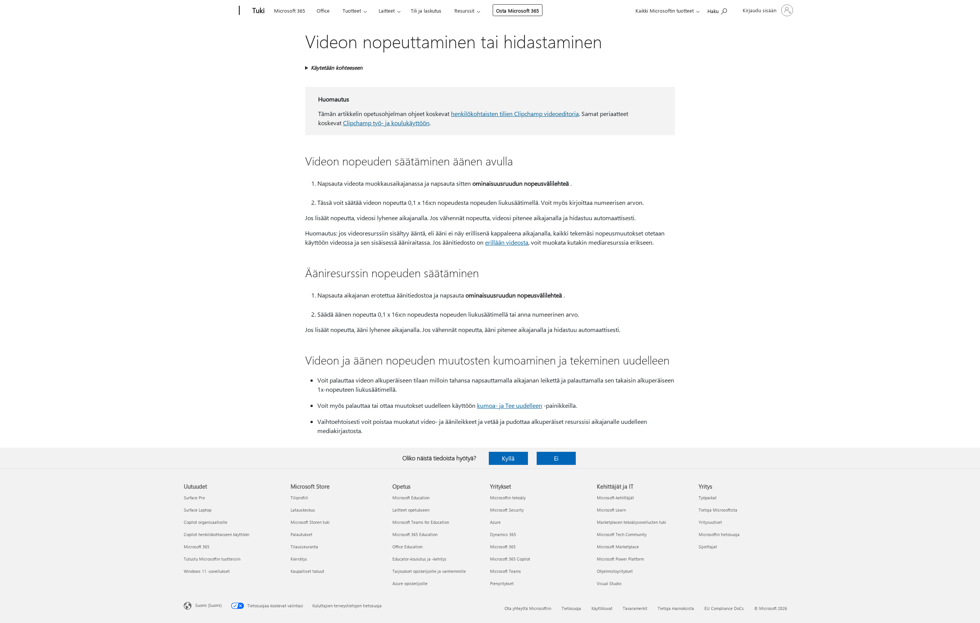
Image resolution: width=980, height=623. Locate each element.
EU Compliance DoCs (724, 608)
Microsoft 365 (289, 10)
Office (323, 10)
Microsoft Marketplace (618, 546)
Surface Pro (194, 497)
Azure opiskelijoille (410, 583)
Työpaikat (708, 497)
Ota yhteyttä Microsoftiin (528, 608)
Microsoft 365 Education (415, 534)
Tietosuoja (571, 608)
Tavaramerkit (635, 608)
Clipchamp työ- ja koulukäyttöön (386, 123)
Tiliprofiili (299, 497)
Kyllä (508, 458)
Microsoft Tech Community (622, 534)
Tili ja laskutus (426, 10)
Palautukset (301, 534)
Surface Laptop (197, 510)
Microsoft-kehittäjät (615, 497)
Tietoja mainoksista (676, 608)
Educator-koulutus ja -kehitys (419, 559)
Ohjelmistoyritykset (615, 571)
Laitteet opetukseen (411, 510)
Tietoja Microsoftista (718, 510)
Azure (495, 522)
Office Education (407, 546)
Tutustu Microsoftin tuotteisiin (212, 559)
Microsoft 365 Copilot (510, 559)
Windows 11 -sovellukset (207, 571)
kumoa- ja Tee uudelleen (509, 405)
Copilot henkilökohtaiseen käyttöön (216, 534)
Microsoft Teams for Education (420, 522)
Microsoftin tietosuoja (719, 534)
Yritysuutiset (710, 522)
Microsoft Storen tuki (310, 522)
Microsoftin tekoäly (508, 497)
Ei (556, 458)
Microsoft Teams (505, 571)
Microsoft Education (411, 497)
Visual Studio (609, 583)
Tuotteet (352, 10)
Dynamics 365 (503, 534)
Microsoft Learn (611, 510)
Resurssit (464, 10)
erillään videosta (506, 242)
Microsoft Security (507, 510)
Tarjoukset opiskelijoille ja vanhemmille (429, 571)
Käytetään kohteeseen (337, 67)
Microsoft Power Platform (620, 559)
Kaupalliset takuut (307, 571)
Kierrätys (299, 559)
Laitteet (387, 10)
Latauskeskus (303, 510)
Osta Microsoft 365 (517, 10)
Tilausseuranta (304, 546)
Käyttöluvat (601, 608)
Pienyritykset (502, 583)
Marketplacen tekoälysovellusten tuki (631, 522)
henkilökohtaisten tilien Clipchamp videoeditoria (515, 114)
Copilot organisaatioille (205, 522)
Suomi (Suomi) (208, 605)
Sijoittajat (708, 546)
